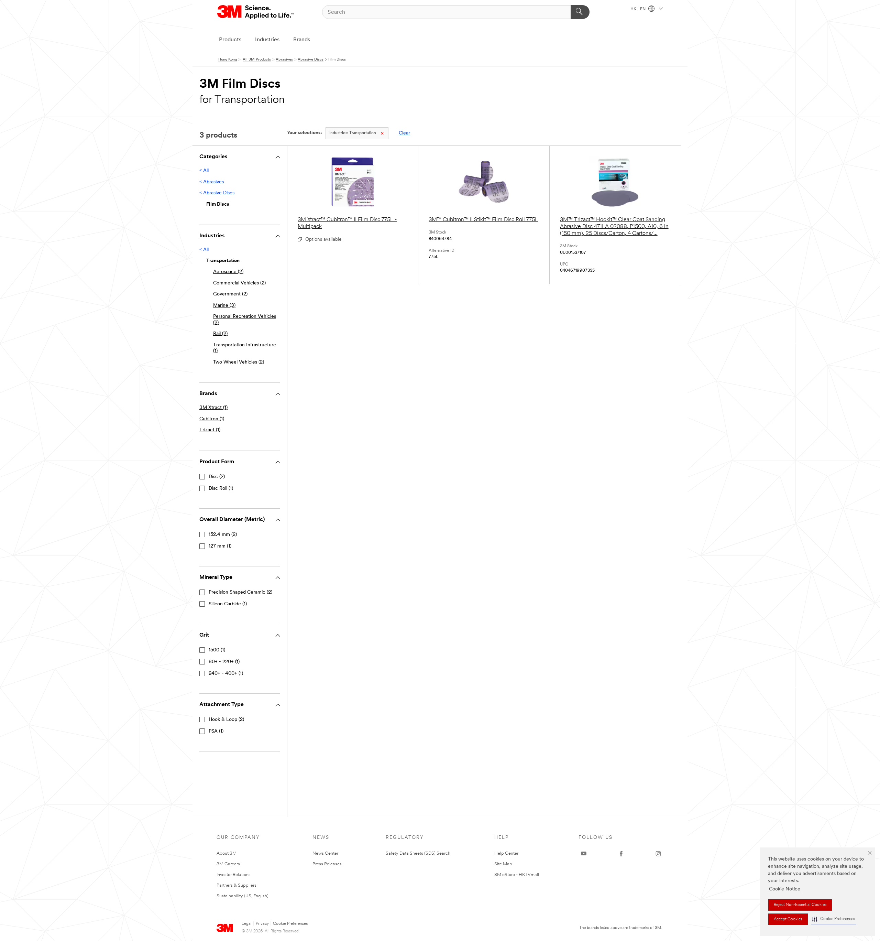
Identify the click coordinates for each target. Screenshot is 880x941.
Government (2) (230, 294)
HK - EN (638, 9)
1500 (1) (217, 650)
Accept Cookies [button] (788, 919)
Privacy (262, 924)
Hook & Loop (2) (226, 719)
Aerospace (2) (228, 271)
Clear (404, 133)
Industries (267, 40)
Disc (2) (217, 476)
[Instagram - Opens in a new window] (658, 853)
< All (204, 170)
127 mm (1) (220, 546)
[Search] (580, 12)
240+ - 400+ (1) (226, 673)
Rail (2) (220, 333)
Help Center (506, 853)
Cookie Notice (784, 889)
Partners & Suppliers (236, 885)
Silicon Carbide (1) (228, 604)
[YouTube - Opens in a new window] (584, 853)
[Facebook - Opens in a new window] (621, 853)
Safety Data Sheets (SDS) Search (418, 853)
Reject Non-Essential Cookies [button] (800, 905)
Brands (301, 40)
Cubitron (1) (211, 419)
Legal (247, 924)
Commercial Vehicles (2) (239, 283)
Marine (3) (224, 305)
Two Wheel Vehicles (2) (238, 362)
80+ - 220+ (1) (224, 661)
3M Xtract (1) (213, 407)
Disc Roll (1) (221, 488)
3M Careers (228, 864)
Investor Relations (234, 875)
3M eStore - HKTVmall (516, 875)
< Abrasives (211, 182)
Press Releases (327, 864)
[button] (833, 919)
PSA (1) (216, 731)
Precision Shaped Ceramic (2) (240, 592)
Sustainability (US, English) (242, 896)
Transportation (352, 133)
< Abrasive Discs (216, 193)
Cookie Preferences (290, 924)
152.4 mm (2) (223, 534)
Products (230, 40)
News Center (325, 853)
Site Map (503, 864)
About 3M (226, 853)
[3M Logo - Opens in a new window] (256, 12)
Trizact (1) (209, 430)
